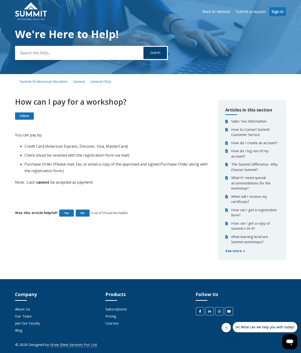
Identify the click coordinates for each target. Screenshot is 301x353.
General (79, 81)
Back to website (216, 11)
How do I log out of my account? (250, 153)
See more (234, 250)
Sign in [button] (278, 11)
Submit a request (251, 11)
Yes (66, 213)
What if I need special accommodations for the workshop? (251, 182)
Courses (112, 323)
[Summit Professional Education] (31, 18)
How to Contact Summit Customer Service (250, 132)
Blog (18, 330)
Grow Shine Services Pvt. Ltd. (73, 344)
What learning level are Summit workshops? (249, 239)
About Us (22, 309)
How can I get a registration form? (254, 212)
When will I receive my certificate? (249, 199)
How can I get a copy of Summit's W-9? (250, 226)
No (83, 213)
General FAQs (101, 81)
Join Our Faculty (27, 323)
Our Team (23, 316)
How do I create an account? (254, 142)
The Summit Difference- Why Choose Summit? (254, 167)
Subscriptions (116, 309)
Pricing (110, 316)
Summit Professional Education (43, 81)
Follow (24, 116)
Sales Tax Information (248, 121)
